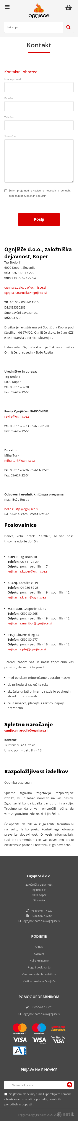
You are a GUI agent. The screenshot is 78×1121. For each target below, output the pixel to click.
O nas (39, 947)
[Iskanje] (68, 27)
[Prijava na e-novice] (69, 1085)
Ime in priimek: (13, 79)
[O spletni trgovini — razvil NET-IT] (65, 1114)
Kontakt (39, 953)
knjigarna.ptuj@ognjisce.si (27, 649)
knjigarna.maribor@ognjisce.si (30, 623)
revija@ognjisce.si (17, 416)
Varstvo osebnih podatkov (39, 974)
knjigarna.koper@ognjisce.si (28, 571)
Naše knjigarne (39, 960)
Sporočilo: (10, 136)
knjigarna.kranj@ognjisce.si (27, 597)
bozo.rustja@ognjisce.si (21, 509)
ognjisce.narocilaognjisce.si (41, 921)
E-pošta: (9, 98)
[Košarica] (69, 7)
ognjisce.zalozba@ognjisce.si (25, 287)
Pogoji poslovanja (39, 967)
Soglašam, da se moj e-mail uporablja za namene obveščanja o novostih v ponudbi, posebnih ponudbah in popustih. (38, 1099)
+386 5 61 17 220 (41, 910)
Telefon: (9, 117)
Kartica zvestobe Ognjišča (39, 981)
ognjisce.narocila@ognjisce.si (25, 293)
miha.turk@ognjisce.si (20, 460)
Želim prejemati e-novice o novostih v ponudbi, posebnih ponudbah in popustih (40, 193)
